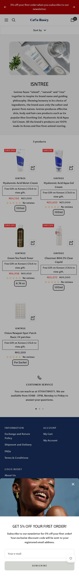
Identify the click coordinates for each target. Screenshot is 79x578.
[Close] (73, 484)
